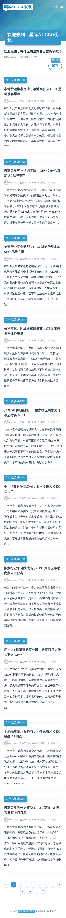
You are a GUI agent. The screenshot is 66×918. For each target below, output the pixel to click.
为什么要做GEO (15, 80)
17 (44, 258)
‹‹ (7, 884)
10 (29, 890)
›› (43, 890)
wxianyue (13, 101)
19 (44, 101)
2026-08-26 (29, 101)
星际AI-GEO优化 (18, 7)
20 (44, 498)
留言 (55, 64)
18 (44, 182)
